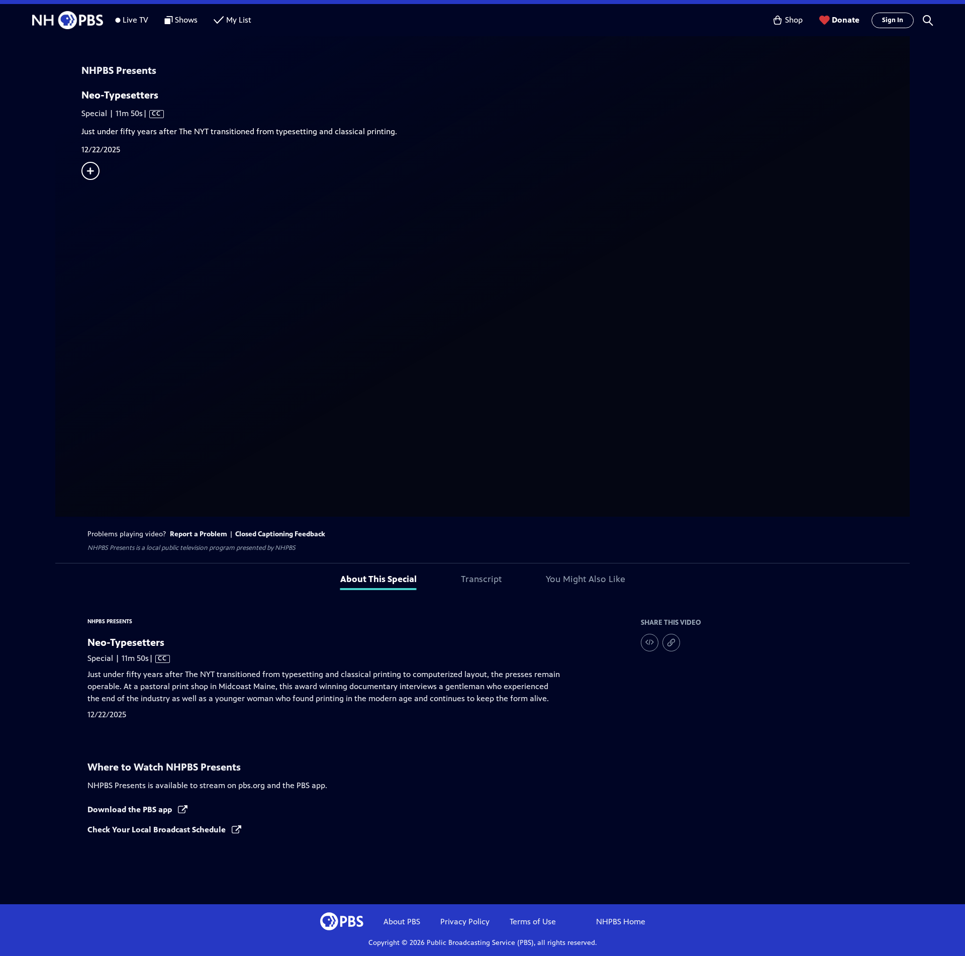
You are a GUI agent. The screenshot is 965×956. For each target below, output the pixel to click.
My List (238, 20)
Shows (186, 20)
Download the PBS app (130, 809)
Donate (845, 20)
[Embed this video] (649, 642)
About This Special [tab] (378, 579)
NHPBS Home (620, 921)
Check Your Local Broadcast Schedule (157, 829)
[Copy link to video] (671, 642)
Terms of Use (533, 921)
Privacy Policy (465, 921)
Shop (794, 20)
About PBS (401, 921)
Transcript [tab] (481, 579)
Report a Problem (198, 534)
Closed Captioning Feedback (280, 534)
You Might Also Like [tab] (585, 579)
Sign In (892, 20)
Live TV (135, 20)
